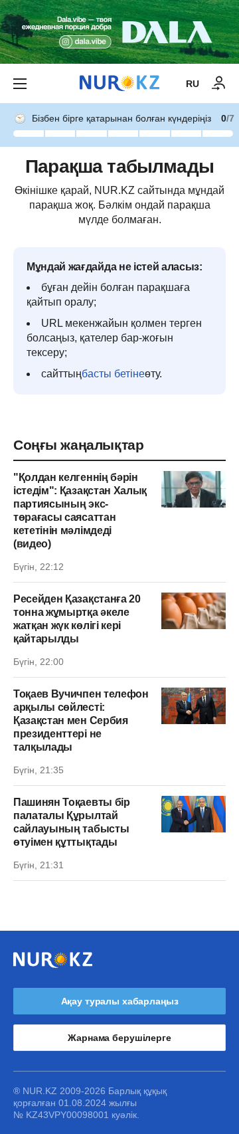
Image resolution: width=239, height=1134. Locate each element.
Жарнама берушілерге (119, 1037)
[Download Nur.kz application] (119, 32)
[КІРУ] (219, 83)
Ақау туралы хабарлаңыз (120, 1001)
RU (192, 83)
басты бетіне (113, 373)
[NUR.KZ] (119, 83)
